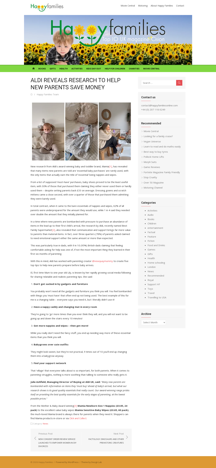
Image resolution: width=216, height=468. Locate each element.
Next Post (106, 438)
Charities (134, 68)
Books (42, 68)
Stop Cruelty (150, 177)
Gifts (53, 68)
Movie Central (128, 5)
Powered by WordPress (67, 462)
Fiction (151, 240)
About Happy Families (162, 5)
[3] (75, 405)
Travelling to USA (157, 297)
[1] (110, 166)
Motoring (143, 5)
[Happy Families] (108, 40)
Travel (151, 293)
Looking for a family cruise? (158, 136)
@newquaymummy (102, 261)
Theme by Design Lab (91, 462)
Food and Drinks (156, 245)
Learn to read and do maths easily (162, 146)
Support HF (154, 284)
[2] (53, 229)
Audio (151, 214)
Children (152, 223)
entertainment (155, 227)
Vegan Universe (152, 141)
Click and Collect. (78, 418)
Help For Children (115, 68)
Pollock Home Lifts (154, 156)
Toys (150, 288)
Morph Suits (150, 162)
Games (151, 249)
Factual (151, 232)
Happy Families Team (48, 94)
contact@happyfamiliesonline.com (159, 105)
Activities (77, 68)
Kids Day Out (93, 68)
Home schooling (156, 262)
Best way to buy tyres (156, 151)
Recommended (156, 275)
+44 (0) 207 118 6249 (153, 109)
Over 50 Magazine (154, 182)
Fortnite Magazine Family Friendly (162, 172)
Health (63, 68)
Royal (151, 280)
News (45, 423)
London (152, 266)
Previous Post (57, 440)
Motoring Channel (153, 187)
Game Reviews (152, 167)
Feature (152, 236)
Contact (180, 5)
